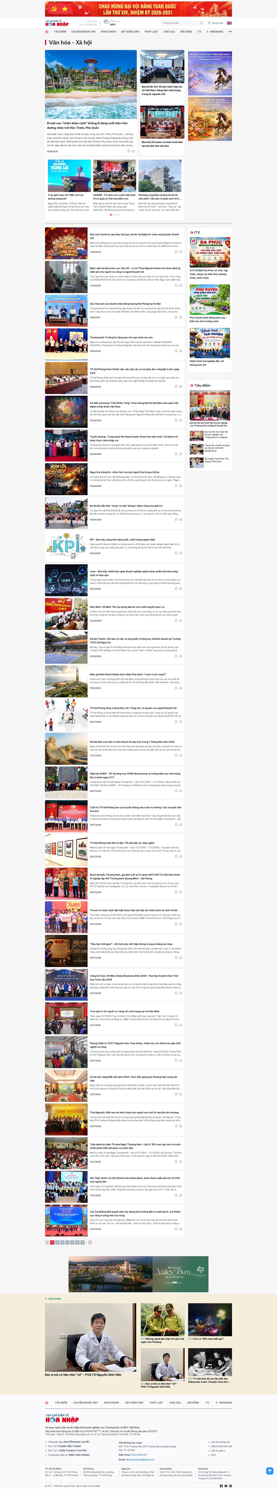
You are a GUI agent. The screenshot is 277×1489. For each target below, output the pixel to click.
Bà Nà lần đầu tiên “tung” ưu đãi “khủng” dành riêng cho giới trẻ (126, 505)
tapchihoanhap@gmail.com (140, 1459)
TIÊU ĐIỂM (60, 31)
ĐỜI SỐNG (186, 31)
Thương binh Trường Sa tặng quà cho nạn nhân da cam (121, 337)
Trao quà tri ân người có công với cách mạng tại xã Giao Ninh (124, 1011)
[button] (111, 214)
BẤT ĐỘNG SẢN (130, 31)
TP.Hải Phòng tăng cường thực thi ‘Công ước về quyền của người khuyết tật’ (133, 708)
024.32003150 (139, 1454)
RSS (213, 1454)
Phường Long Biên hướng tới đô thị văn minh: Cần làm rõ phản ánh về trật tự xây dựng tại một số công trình (159, 199)
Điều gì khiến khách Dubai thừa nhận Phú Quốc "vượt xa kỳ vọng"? (128, 674)
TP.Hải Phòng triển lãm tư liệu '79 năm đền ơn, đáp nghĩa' (122, 842)
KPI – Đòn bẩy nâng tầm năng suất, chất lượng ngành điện (122, 539)
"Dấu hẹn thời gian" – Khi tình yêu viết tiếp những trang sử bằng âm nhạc (131, 944)
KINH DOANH (108, 31)
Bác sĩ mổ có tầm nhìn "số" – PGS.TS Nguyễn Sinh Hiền (83, 1374)
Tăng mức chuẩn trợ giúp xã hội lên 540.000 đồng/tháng (217, 448)
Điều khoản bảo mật (221, 1446)
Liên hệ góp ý (218, 1450)
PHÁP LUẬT (151, 31)
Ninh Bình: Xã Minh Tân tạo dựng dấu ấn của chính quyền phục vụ (127, 606)
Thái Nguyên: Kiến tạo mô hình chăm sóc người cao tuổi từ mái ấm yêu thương (134, 1112)
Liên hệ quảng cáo (220, 1441)
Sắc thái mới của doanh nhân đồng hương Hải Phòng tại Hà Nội (125, 303)
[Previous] (47, 1242)
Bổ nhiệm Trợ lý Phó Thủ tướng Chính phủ (217, 460)
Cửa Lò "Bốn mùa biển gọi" (206, 1338)
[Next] (90, 1242)
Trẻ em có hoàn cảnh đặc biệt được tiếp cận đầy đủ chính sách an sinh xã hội (133, 910)
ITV (199, 31)
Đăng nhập (217, 23)
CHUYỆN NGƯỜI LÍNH (83, 31)
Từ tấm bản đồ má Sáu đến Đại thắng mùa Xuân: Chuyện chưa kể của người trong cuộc (210, 1381)
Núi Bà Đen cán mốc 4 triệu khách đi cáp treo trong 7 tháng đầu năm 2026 (132, 741)
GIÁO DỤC (169, 31)
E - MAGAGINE (215, 31)
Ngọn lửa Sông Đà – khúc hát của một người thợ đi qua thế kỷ (124, 472)
